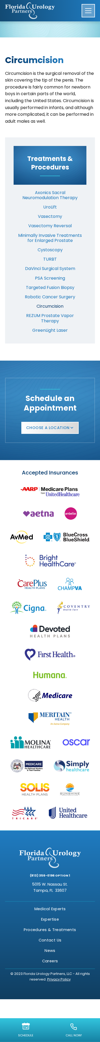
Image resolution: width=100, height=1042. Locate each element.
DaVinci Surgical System (50, 268)
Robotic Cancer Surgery (50, 297)
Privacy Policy (59, 979)
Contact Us (50, 940)
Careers (50, 961)
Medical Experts (50, 909)
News (50, 950)
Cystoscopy (50, 250)
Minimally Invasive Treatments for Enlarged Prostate (50, 238)
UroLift (50, 207)
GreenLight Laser (50, 330)
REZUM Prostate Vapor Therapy (50, 318)
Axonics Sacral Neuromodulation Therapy (50, 195)
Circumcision (50, 306)
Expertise (50, 919)
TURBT (50, 259)
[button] (88, 10)
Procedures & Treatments (50, 929)
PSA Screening (50, 278)
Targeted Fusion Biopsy (50, 287)
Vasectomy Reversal (50, 226)
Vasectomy (50, 216)
